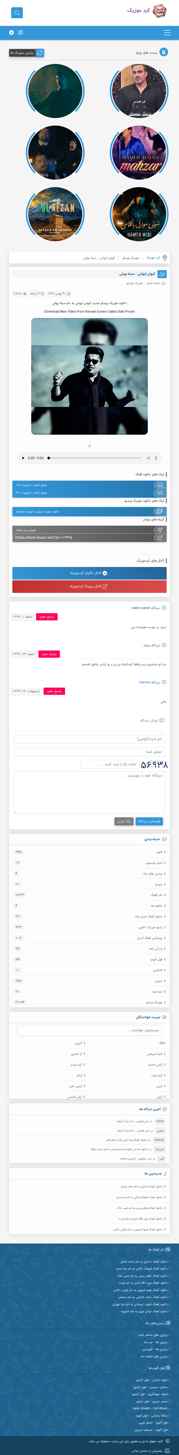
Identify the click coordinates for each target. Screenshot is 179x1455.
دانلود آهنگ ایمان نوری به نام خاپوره (144, 1311)
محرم (158, 981)
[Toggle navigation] (167, 33)
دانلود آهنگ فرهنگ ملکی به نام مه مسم (139, 1197)
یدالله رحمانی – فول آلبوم (152, 1416)
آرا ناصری (76, 1054)
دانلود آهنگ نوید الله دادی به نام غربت (140, 1219)
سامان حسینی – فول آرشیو (151, 1387)
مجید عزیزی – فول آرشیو (152, 1401)
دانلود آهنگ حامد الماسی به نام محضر (143, 1297)
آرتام (79, 1075)
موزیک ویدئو (154, 1002)
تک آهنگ (156, 895)
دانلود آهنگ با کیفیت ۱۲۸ (31, 485)
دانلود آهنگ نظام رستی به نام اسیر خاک (139, 1208)
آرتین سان (75, 1086)
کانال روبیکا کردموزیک (86, 586)
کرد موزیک (153, 257)
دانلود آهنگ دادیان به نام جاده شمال (141, 1187)
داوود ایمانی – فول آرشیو (152, 1380)
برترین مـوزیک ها (22, 52)
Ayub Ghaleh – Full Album (150, 1408)
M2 (163, 1043)
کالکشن (157, 970)
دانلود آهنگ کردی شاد (148, 916)
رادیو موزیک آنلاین (150, 927)
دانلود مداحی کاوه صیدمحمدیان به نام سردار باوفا (119, 1149)
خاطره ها (156, 906)
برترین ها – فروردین (155, 1349)
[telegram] (11, 33)
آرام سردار (76, 1065)
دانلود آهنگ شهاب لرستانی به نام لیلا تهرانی (140, 1304)
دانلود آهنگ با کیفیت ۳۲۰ (31, 493)
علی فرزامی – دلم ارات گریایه (133, 1121)
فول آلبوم (156, 959)
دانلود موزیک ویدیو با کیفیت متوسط (37, 512)
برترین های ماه (152, 873)
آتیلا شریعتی (154, 1054)
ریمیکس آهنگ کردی (149, 938)
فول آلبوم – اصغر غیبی (153, 1423)
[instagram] (20, 33)
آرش (159, 1097)
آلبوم (159, 852)
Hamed (145, 682)
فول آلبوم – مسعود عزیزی (151, 1430)
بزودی (158, 884)
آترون (78, 1043)
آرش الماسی (74, 1097)
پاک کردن (124, 821)
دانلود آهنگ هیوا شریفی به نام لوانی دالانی (137, 1230)
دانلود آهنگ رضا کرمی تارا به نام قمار (126, 1140)
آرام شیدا (156, 1075)
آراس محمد (155, 1065)
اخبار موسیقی (153, 863)
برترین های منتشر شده (153, 1335)
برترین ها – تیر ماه (156, 1342)
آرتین (159, 1086)
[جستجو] (17, 13)
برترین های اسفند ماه (154, 1356)
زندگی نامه (155, 949)
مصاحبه (157, 992)
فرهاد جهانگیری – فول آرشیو (150, 1394)
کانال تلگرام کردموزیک (86, 573)
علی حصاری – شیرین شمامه (136, 1159)
